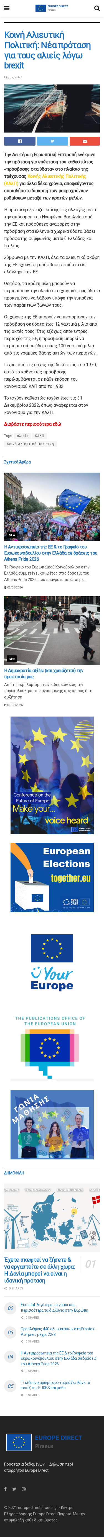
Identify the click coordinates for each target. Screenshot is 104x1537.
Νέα (12, 535)
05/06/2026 (15, 587)
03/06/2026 (15, 705)
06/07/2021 (13, 77)
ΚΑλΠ (39, 436)
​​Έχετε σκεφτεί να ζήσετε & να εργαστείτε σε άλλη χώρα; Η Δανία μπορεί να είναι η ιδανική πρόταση (39, 1270)
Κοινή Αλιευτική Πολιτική (30, 444)
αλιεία (23, 436)
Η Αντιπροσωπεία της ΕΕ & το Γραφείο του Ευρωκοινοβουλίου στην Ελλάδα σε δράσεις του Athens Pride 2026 (50, 553)
